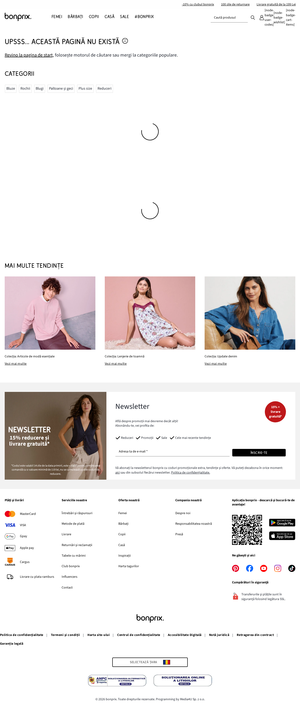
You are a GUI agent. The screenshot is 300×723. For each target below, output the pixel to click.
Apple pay (27, 548)
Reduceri (105, 88)
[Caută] (252, 17)
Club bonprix (71, 566)
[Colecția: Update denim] (250, 313)
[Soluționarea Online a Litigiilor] (183, 681)
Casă (121, 545)
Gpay (23, 536)
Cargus (25, 562)
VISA (23, 525)
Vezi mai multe (16, 364)
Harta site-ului (98, 635)
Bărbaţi (123, 523)
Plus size (85, 88)
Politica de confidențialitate (21, 635)
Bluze (10, 88)
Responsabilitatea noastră (193, 523)
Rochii (25, 88)
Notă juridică (219, 635)
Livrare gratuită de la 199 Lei (276, 4)
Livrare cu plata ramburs (37, 576)
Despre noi (182, 513)
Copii (121, 534)
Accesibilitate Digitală (185, 635)
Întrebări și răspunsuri (77, 513)
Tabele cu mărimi (74, 555)
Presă (179, 534)
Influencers (69, 576)
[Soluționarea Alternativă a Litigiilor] (117, 681)
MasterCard (28, 514)
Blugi (40, 88)
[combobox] (229, 18)
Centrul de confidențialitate (138, 635)
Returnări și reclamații (77, 545)
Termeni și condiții (65, 635)
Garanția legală (11, 644)
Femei (122, 513)
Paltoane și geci (61, 88)
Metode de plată (73, 523)
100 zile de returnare (235, 4)
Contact (67, 587)
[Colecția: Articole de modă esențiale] (50, 313)
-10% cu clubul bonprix (198, 4)
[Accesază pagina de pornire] (28, 17)
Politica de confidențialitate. (190, 472)
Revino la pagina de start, (29, 55)
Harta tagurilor (128, 566)
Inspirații (124, 555)
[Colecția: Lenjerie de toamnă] (150, 313)
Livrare (66, 534)
